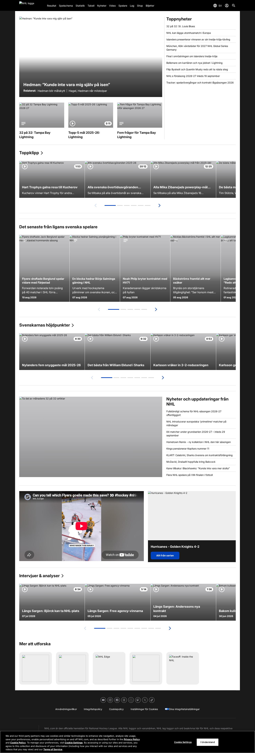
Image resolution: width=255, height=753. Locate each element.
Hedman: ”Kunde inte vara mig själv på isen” (66, 84)
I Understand (207, 742)
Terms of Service (52, 749)
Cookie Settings (74, 742)
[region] (127, 742)
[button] (110, 205)
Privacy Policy (132, 739)
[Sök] (234, 5)
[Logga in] (227, 5)
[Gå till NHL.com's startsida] (31, 5)
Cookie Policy (18, 742)
